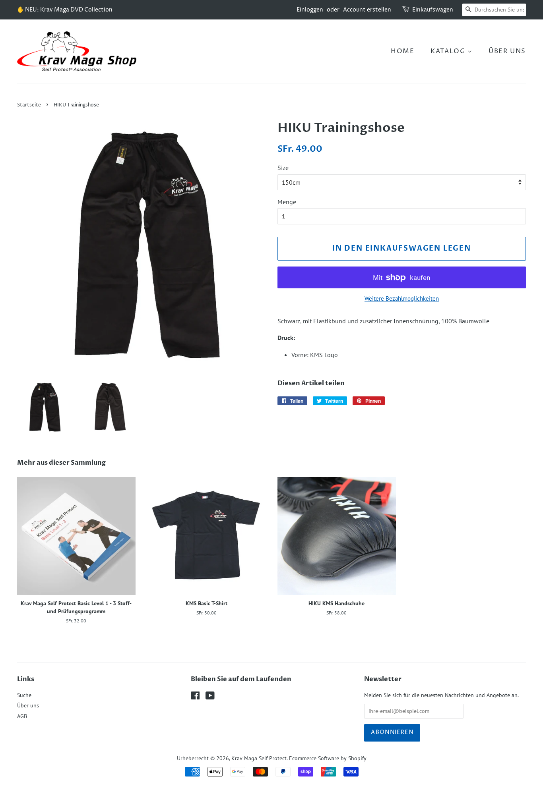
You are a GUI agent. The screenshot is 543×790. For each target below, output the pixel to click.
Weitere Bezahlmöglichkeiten (402, 298)
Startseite (29, 105)
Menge (286, 202)
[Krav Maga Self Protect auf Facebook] (195, 697)
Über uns (507, 51)
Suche (24, 695)
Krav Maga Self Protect (259, 758)
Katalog (449, 51)
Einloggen (310, 10)
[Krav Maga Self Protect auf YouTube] (210, 697)
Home (402, 51)
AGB (22, 716)
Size (283, 168)
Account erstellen (367, 10)
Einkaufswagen (432, 10)
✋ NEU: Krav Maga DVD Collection (64, 10)
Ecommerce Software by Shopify (328, 758)
